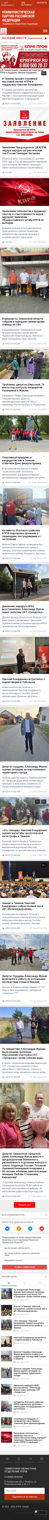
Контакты (42, 3)
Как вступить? (26, 4)
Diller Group (42, 1516)
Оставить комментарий (24, 1267)
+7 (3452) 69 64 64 (13, 1477)
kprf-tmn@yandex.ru (7, 3)
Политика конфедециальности (17, 1509)
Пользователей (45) (24, 1513)
